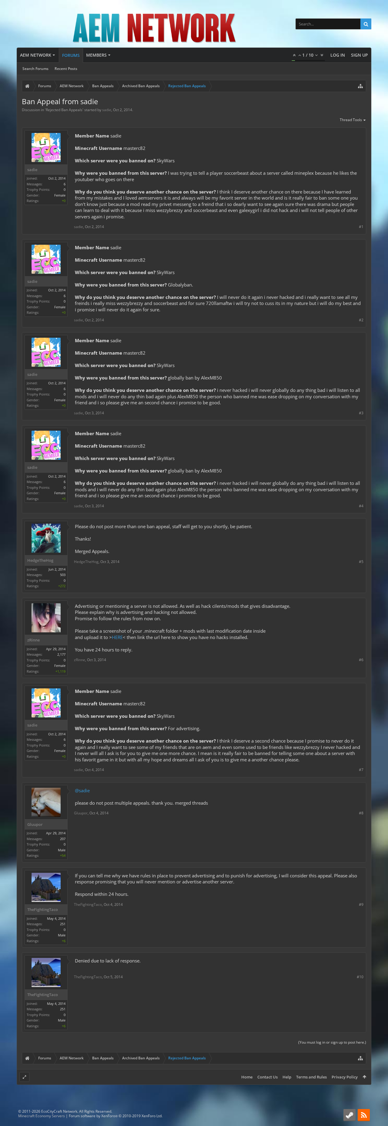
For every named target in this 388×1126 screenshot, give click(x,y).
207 (62, 838)
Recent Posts (66, 68)
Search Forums (35, 68)
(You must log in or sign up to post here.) (332, 1042)
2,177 (61, 654)
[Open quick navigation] (360, 86)
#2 (361, 320)
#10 (360, 977)
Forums (71, 55)
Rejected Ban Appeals (64, 109)
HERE (117, 637)
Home (247, 1077)
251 (62, 924)
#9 (361, 904)
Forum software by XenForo (115, 1115)
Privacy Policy (345, 1077)
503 (62, 574)
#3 (361, 413)
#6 (361, 659)
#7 (361, 769)
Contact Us (267, 1077)
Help (287, 1077)
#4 (361, 506)
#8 (361, 813)
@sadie (82, 790)
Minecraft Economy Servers (41, 1115)
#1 (361, 226)
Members (96, 55)
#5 (361, 561)
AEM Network (35, 55)
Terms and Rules (311, 1077)
